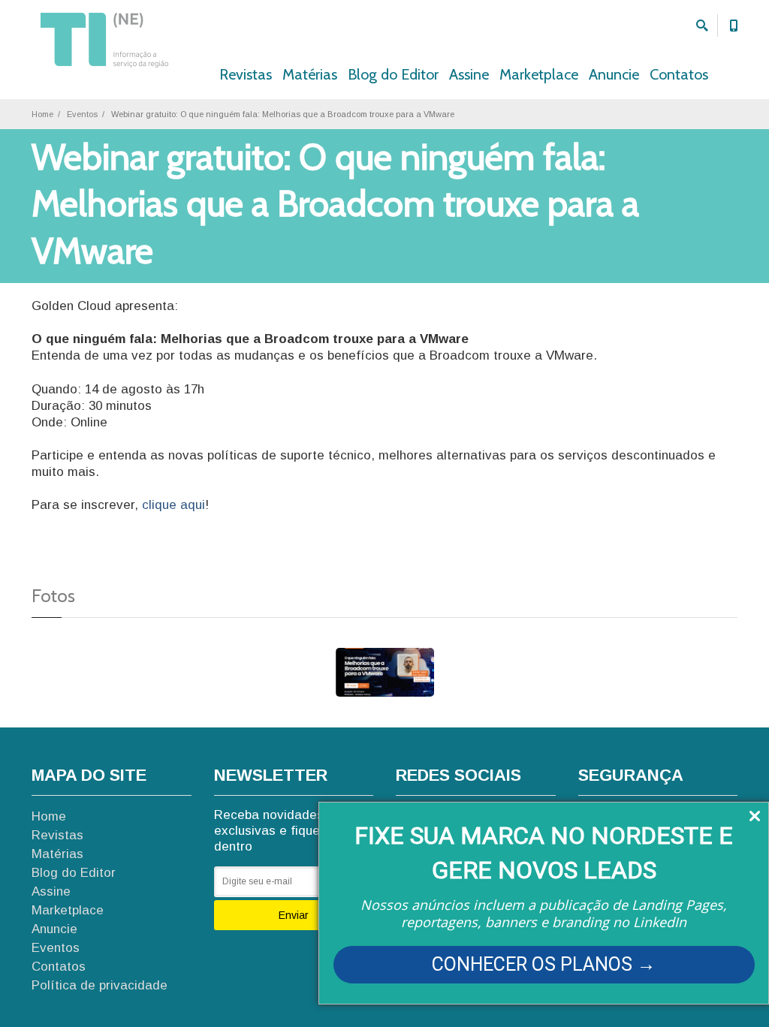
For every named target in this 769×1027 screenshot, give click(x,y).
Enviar (294, 915)
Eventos (82, 114)
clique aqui (173, 505)
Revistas (245, 74)
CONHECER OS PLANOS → (544, 964)
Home (42, 114)
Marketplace (538, 74)
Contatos (679, 74)
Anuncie (614, 74)
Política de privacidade (99, 985)
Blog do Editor (393, 74)
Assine (469, 74)
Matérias (309, 74)
